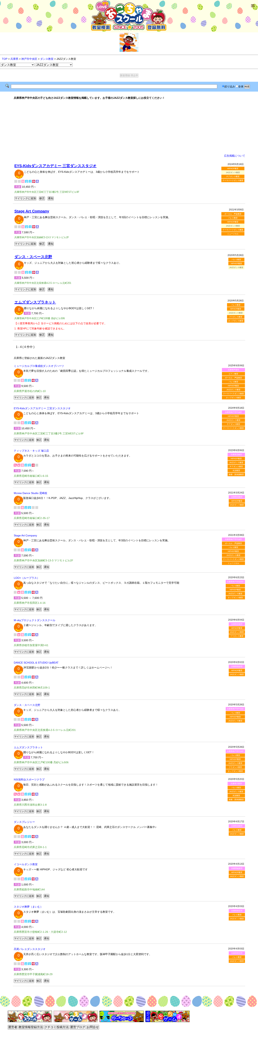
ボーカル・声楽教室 (232, 214)
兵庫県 (14, 58)
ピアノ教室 (233, 374)
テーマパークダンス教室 (232, 180)
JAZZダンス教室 (233, 390)
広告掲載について (234, 155)
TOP (4, 58)
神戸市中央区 (29, 58)
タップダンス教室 (235, 321)
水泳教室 (236, 470)
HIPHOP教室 (232, 168)
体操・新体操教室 (236, 474)
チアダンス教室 (232, 176)
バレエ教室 (233, 218)
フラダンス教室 (235, 317)
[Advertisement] (129, 126)
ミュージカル (233, 234)
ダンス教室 (46, 58)
